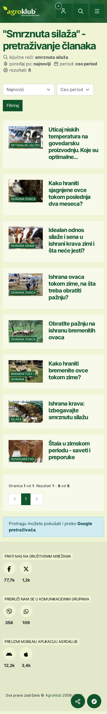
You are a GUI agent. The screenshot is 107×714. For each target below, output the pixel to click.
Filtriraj (13, 105)
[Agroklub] (21, 11)
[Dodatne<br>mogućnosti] (94, 701)
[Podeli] (78, 701)
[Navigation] (97, 11)
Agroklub (53, 695)
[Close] (81, 11)
